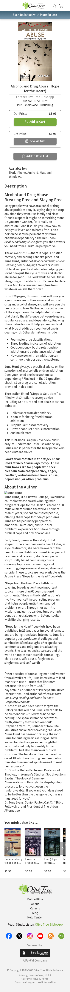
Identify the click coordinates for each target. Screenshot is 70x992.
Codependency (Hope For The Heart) (13, 862)
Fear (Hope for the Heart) (50, 862)
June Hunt (40, 101)
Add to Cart (37, 122)
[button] (54, 6)
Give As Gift (37, 141)
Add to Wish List (37, 156)
